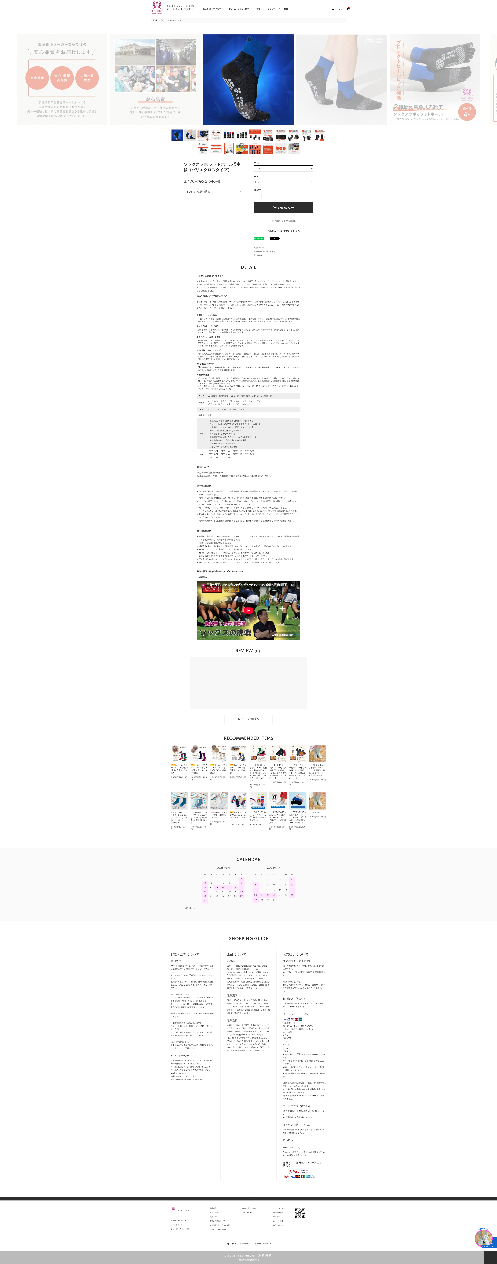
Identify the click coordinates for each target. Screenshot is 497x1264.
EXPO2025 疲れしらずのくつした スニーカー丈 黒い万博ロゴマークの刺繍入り (278, 818)
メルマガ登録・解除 (249, 1208)
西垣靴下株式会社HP (179, 1220)
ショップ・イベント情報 (278, 9)
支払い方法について (217, 1221)
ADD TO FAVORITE (285, 221)
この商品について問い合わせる (283, 231)
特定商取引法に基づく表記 (264, 251)
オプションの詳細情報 (198, 191)
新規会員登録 (278, 1213)
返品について (259, 248)
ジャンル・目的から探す (239, 9)
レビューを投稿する (248, 719)
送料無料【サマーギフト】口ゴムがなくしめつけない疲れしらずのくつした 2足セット (179, 818)
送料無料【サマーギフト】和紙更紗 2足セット (218, 815)
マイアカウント (279, 1208)
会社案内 (213, 1208)
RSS (243, 1213)
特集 (258, 9)
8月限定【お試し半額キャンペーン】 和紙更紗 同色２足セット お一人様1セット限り (317, 770)
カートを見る (278, 1221)
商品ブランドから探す (212, 9)
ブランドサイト (177, 1225)
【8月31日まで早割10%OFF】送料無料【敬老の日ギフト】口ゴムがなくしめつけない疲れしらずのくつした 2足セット (258, 773)
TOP (155, 21)
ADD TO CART (286, 208)
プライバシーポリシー (218, 1229)
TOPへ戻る (248, 1198)
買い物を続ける (260, 255)
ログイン (276, 1217)
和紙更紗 (316, 813)
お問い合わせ (278, 1225)
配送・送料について (217, 1213)
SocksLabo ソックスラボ (172, 21)
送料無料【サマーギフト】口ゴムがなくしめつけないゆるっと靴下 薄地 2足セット (199, 818)
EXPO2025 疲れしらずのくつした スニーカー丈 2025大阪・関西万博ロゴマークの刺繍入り (297, 818)
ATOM (249, 1213)
